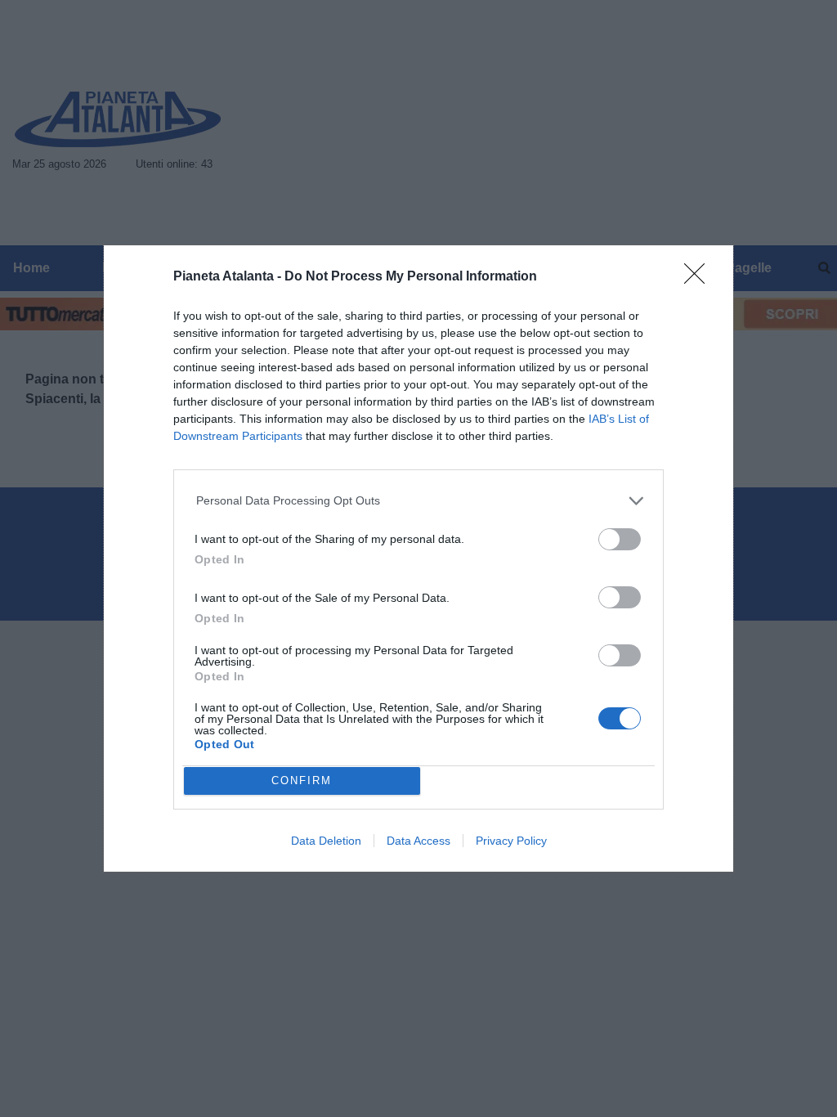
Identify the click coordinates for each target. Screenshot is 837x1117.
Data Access (418, 840)
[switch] (619, 539)
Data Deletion (326, 840)
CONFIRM (301, 780)
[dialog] (418, 558)
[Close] (699, 278)
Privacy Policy (511, 840)
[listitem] (419, 500)
